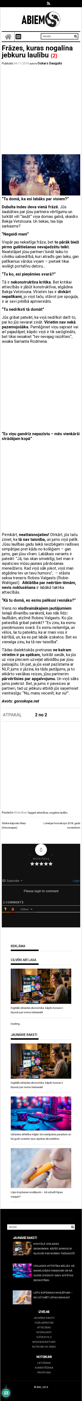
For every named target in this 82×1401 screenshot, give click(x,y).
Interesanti (44, 1332)
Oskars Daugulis (49, 63)
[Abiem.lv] (8, 36)
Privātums (44, 1372)
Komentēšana (44, 1367)
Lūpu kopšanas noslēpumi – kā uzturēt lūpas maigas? (53, 1295)
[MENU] (18, 36)
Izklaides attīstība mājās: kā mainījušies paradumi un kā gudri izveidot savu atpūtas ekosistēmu (54, 1273)
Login (76, 880)
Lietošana (44, 1362)
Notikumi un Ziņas (44, 1346)
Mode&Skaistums (44, 1341)
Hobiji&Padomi (44, 1322)
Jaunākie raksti (44, 1317)
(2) (54, 56)
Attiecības (20, 812)
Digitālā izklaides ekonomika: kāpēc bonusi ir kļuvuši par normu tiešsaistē (54, 1248)
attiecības (42, 812)
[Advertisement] (41, 111)
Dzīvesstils (44, 1337)
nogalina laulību (58, 812)
